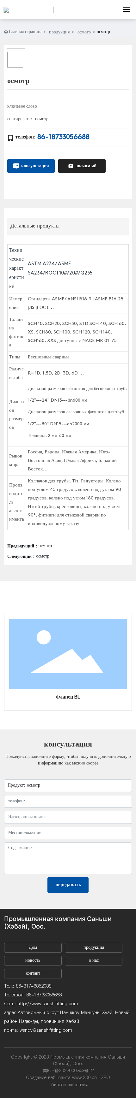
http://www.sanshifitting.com (47, 1004)
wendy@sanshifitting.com (46, 1030)
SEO (105, 1077)
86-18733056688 (63, 137)
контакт (33, 973)
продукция (59, 32)
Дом (33, 947)
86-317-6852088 (33, 986)
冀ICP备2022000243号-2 (68, 1070)
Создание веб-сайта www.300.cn (61, 1077)
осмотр (84, 32)
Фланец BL (68, 697)
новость (32, 960)
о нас (94, 960)
